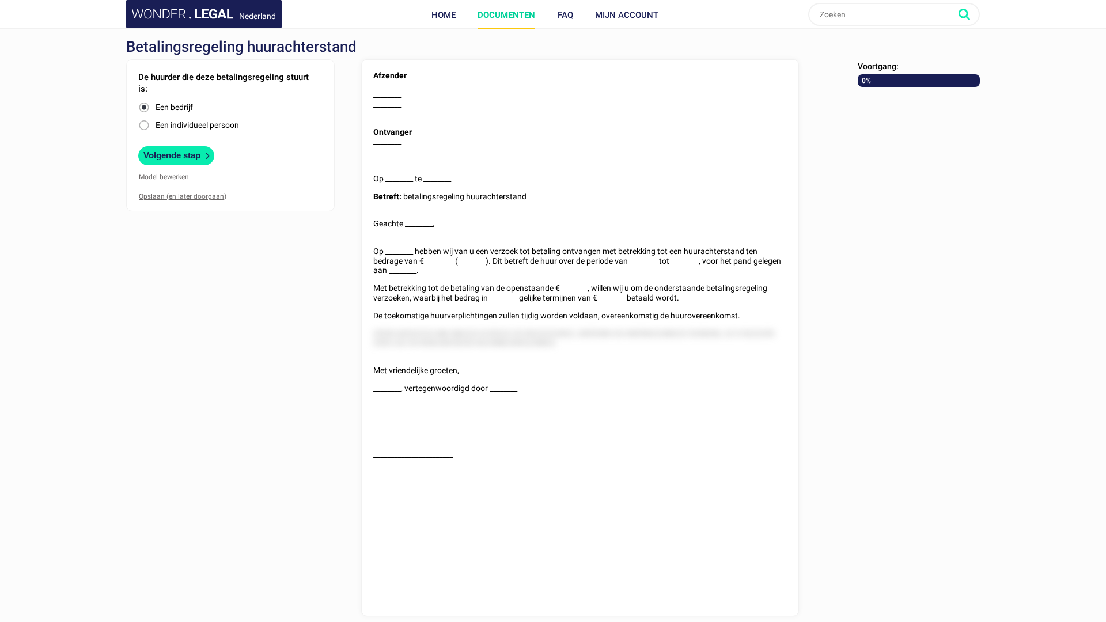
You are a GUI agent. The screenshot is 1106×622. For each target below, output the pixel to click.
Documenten (506, 15)
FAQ (565, 15)
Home (443, 15)
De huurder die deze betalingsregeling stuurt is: (223, 83)
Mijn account (626, 15)
